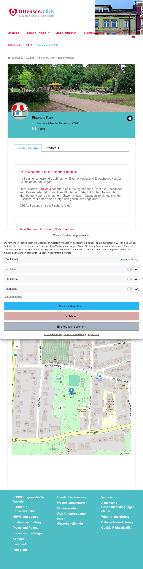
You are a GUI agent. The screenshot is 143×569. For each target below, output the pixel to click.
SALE (29, 45)
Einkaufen (13, 33)
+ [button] (17, 341)
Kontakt (18, 539)
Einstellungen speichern (71, 326)
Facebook (20, 544)
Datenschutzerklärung (74, 334)
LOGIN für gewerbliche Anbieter (29, 499)
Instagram (20, 549)
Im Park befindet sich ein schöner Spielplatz (48, 172)
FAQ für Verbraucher (71, 513)
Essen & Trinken (36, 33)
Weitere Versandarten (72, 502)
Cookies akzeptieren (71, 306)
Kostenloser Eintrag (27, 522)
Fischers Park (47, 57)
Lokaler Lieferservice (72, 497)
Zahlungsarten (67, 508)
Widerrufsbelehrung (115, 516)
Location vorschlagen (28, 533)
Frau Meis (44, 189)
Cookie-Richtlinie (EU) (116, 527)
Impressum (93, 334)
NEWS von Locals (25, 516)
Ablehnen (71, 316)
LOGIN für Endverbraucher (24, 509)
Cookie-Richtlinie (53, 334)
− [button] (17, 346)
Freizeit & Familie (94, 33)
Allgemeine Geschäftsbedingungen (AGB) (118, 506)
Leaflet (126, 453)
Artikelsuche (14, 45)
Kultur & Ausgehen (65, 33)
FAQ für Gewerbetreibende (70, 521)
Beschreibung (28, 148)
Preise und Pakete (25, 527)
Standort (31, 57)
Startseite (17, 57)
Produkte (53, 147)
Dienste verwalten (13, 296)
